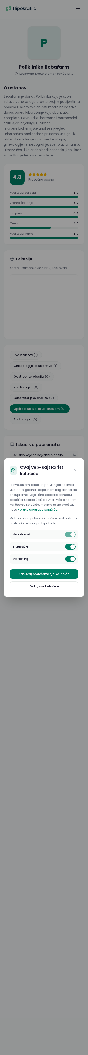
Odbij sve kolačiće (44, 586)
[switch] (70, 534)
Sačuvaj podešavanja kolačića (44, 574)
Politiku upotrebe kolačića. (38, 509)
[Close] (75, 470)
